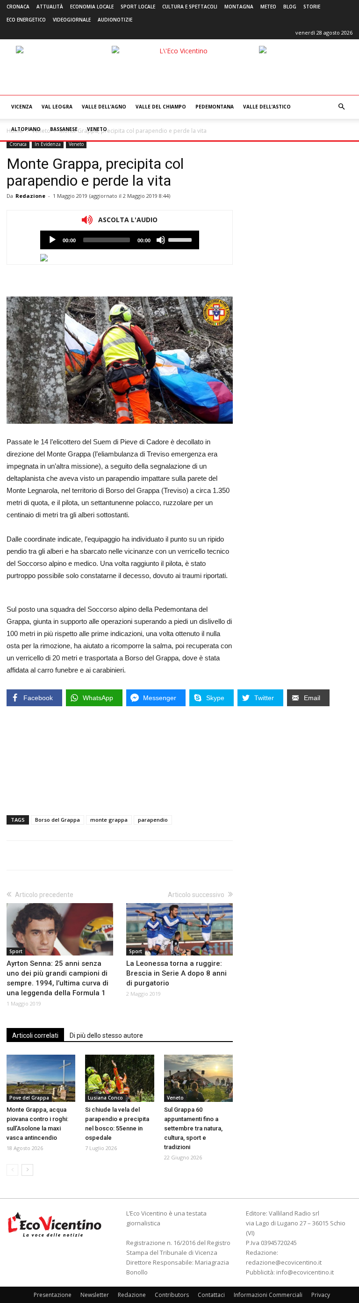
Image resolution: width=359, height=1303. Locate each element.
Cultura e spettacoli (189, 6)
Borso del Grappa (57, 819)
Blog (289, 6)
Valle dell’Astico (267, 106)
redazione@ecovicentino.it (284, 1262)
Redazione (30, 195)
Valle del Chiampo (161, 106)
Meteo (268, 6)
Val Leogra (57, 106)
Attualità (49, 6)
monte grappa (109, 819)
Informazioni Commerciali (268, 1295)
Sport (15, 951)
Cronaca (18, 6)
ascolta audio (52, 240)
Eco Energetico (26, 19)
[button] (341, 106)
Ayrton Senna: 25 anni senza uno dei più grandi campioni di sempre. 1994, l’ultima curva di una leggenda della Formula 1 (57, 978)
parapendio (153, 819)
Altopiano (26, 129)
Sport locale (138, 6)
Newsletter (94, 1295)
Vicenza (21, 106)
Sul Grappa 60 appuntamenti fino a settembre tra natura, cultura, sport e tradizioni (193, 1128)
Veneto (97, 129)
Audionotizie (115, 19)
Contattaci (211, 1295)
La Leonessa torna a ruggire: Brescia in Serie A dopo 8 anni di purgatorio (176, 973)
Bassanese (64, 129)
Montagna (238, 6)
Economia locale (92, 6)
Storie (311, 6)
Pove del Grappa (29, 1097)
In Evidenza (48, 144)
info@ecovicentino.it (305, 1272)
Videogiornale (72, 19)
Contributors (172, 1295)
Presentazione (53, 1295)
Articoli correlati (35, 1035)
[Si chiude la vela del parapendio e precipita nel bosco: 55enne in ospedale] (119, 1078)
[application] (119, 240)
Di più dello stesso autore (106, 1035)
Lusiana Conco (105, 1097)
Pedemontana (214, 106)
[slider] (181, 239)
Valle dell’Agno (104, 106)
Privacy (320, 1295)
